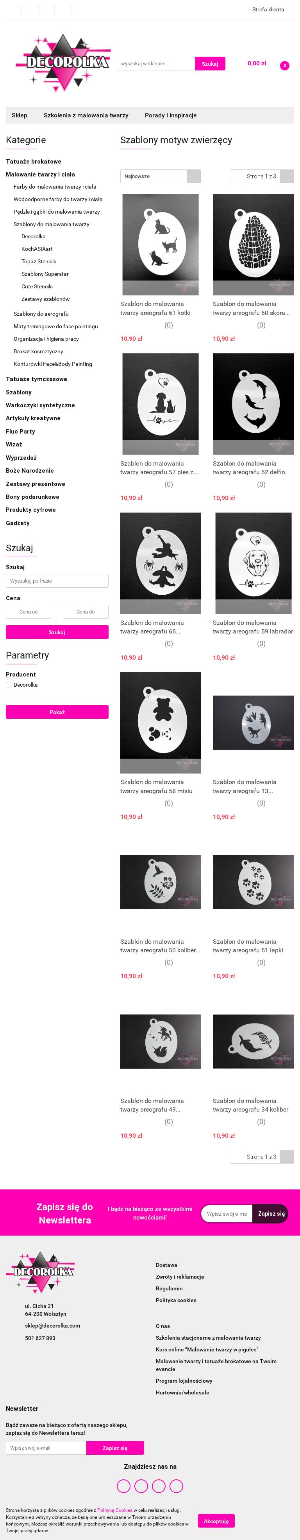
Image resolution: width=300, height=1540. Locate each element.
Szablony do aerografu (41, 314)
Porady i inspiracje (171, 115)
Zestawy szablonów (45, 299)
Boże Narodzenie (30, 470)
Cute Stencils (37, 286)
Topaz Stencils (38, 261)
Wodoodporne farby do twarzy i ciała (59, 199)
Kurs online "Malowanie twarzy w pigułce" (207, 1349)
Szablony (19, 392)
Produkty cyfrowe (31, 509)
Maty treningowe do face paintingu (56, 326)
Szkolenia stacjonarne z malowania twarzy (208, 1338)
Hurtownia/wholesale (182, 1392)
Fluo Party (21, 431)
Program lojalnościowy (184, 1381)
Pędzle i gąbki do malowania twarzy (57, 212)
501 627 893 (40, 1338)
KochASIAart (37, 249)
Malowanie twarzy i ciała (41, 174)
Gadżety (18, 523)
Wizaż (15, 444)
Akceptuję (216, 1521)
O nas (163, 1326)
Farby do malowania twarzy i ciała (56, 187)
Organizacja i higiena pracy (47, 339)
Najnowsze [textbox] (137, 176)
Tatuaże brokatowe (34, 161)
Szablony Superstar (45, 274)
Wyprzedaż (21, 457)
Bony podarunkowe (32, 496)
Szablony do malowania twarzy (52, 224)
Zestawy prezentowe (35, 484)
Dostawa (166, 1265)
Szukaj (57, 632)
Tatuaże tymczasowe (37, 379)
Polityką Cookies (114, 1510)
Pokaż (57, 712)
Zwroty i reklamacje (180, 1277)
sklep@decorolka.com (52, 1325)
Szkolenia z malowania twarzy (87, 115)
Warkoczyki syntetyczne (41, 405)
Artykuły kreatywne (34, 418)
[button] (22, 1409)
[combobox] (160, 176)
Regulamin (169, 1288)
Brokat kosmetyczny (39, 351)
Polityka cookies (176, 1300)
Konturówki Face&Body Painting (53, 364)
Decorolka (34, 236)
